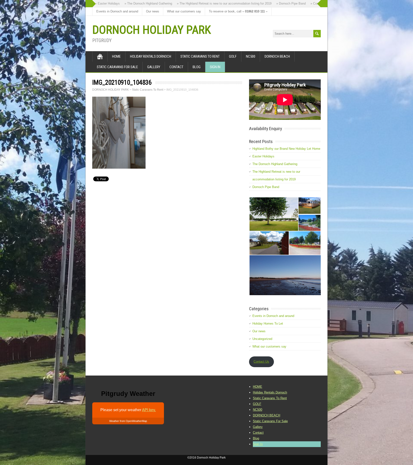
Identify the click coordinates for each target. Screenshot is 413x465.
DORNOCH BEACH (277, 56)
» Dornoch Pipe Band (283, 3)
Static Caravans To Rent (200, 56)
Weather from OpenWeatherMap (128, 421)
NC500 (250, 56)
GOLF (233, 56)
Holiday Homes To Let (267, 323)
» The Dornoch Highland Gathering (141, 3)
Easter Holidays (263, 156)
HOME (116, 56)
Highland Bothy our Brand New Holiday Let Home (286, 148)
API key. (149, 410)
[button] (273, 214)
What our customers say (184, 11)
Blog (197, 67)
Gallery (153, 67)
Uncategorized (262, 339)
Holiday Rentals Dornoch (150, 56)
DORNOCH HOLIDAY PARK (151, 30)
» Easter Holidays (100, 3)
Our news (152, 11)
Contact (176, 67)
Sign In (215, 67)
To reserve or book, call (238, 11)
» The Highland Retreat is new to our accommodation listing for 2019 (216, 3)
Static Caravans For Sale (117, 67)
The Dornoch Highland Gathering (274, 164)
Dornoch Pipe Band (265, 187)
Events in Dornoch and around (117, 11)
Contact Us (261, 361)
